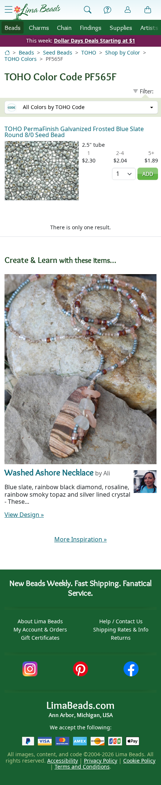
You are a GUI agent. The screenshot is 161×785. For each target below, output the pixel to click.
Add (147, 173)
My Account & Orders (40, 629)
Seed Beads (57, 52)
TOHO (88, 52)
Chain (64, 27)
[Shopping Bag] (148, 10)
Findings (90, 27)
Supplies (121, 27)
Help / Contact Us (121, 621)
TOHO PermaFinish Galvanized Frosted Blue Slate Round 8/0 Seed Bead (74, 132)
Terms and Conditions (82, 766)
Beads (12, 27)
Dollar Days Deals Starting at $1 (94, 40)
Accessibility (62, 760)
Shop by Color (122, 52)
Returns (121, 637)
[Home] (7, 52)
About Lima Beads (40, 621)
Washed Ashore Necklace (49, 472)
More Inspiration (80, 539)
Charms (39, 27)
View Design (24, 515)
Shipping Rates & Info (120, 629)
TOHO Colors (20, 58)
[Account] (127, 10)
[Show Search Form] (87, 10)
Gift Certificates (40, 637)
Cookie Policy (139, 760)
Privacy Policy (100, 760)
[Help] (107, 10)
